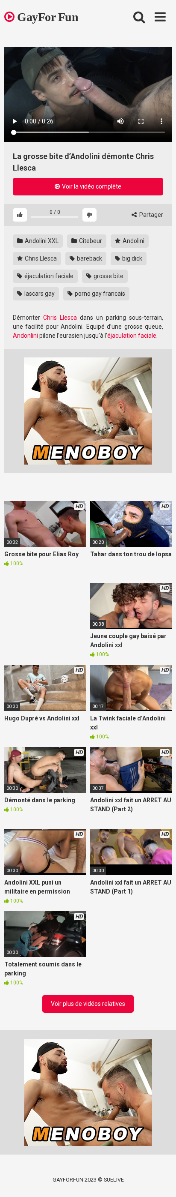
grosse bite (107, 276)
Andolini (132, 240)
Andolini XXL (41, 240)
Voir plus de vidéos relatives (88, 1003)
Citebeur (90, 240)
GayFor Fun (46, 17)
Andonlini (25, 335)
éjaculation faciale (48, 276)
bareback (89, 258)
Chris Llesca (40, 258)
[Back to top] (160, 1179)
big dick (131, 258)
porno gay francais (99, 293)
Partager (150, 214)
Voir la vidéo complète (91, 186)
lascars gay (39, 293)
